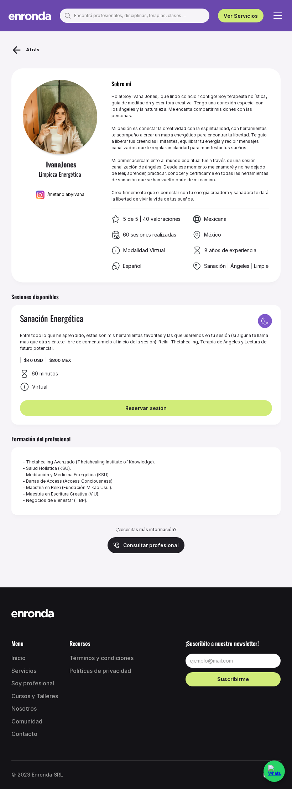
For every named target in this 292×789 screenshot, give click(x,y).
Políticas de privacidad (100, 670)
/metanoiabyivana (65, 194)
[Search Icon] (134, 16)
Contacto (24, 733)
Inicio (18, 657)
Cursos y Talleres (34, 696)
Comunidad (26, 721)
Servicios (23, 670)
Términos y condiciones (101, 657)
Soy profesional (33, 683)
